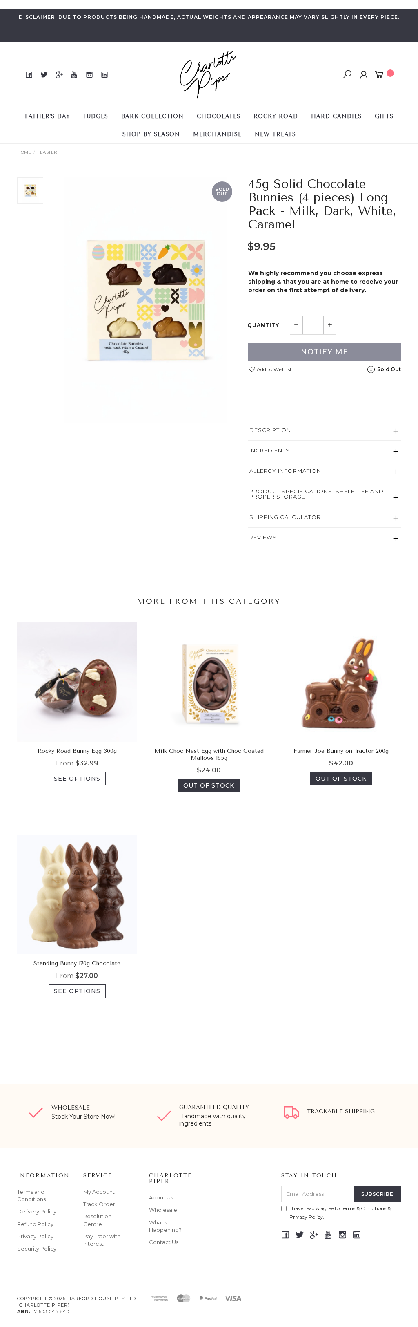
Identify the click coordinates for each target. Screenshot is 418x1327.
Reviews (263, 537)
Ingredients (269, 450)
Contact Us (163, 1242)
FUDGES (95, 116)
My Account (99, 1191)
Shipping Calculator (285, 517)
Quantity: (264, 325)
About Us (161, 1197)
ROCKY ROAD (275, 116)
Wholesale (163, 1209)
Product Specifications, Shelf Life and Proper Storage (316, 494)
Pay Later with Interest (101, 1240)
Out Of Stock (208, 785)
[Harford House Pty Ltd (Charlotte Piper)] (208, 74)
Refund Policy (35, 1224)
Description (270, 430)
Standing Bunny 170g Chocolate (76, 963)
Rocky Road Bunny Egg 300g (77, 750)
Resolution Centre (97, 1220)
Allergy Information (285, 471)
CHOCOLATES (218, 116)
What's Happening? (165, 1226)
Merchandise (217, 134)
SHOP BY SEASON (151, 134)
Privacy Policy (35, 1236)
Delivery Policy (36, 1211)
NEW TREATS (275, 134)
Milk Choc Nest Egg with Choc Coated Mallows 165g (209, 754)
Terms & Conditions (363, 1208)
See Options (77, 778)
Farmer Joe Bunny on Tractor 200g (341, 750)
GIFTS (384, 116)
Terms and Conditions (31, 1195)
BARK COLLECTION (152, 116)
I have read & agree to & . (340, 1212)
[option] (146, 300)
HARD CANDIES (336, 116)
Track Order (99, 1204)
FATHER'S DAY (47, 116)
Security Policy (36, 1248)
